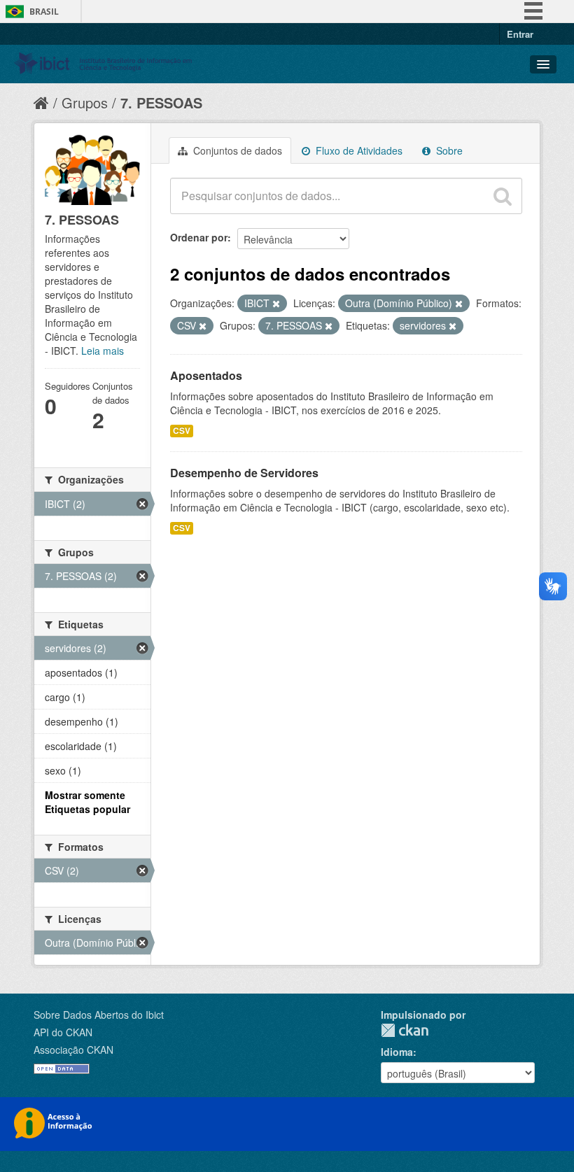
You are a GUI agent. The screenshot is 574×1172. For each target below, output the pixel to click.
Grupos (85, 102)
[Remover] (276, 303)
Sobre (448, 150)
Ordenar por (198, 237)
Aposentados (206, 375)
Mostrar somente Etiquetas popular (87, 802)
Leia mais (102, 351)
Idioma (397, 1052)
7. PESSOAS (161, 102)
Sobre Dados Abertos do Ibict (99, 1015)
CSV (181, 431)
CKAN (404, 1030)
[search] (502, 195)
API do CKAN (63, 1032)
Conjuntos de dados (236, 150)
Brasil (44, 11)
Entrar (520, 34)
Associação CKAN (73, 1050)
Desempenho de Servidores (244, 473)
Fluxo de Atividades (357, 150)
